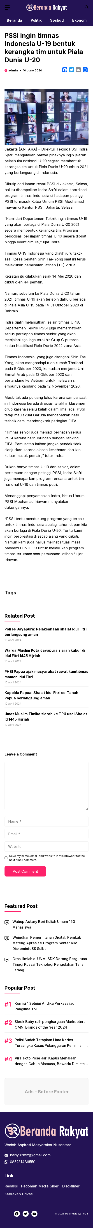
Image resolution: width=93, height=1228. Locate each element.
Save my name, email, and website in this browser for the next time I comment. (47, 858)
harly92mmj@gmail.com (30, 1155)
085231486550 (22, 1162)
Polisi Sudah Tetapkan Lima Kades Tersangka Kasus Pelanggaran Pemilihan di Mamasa (51, 1045)
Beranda (14, 20)
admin (13, 70)
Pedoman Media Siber (40, 1186)
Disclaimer (71, 1186)
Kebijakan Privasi (19, 1194)
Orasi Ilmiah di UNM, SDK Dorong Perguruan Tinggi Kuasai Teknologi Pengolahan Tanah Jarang (49, 964)
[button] (86, 7)
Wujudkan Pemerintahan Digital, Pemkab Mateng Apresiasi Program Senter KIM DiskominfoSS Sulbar (46, 943)
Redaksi (11, 1186)
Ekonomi (79, 20)
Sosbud (57, 20)
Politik (36, 20)
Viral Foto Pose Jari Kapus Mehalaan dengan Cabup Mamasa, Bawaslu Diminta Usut (50, 1064)
